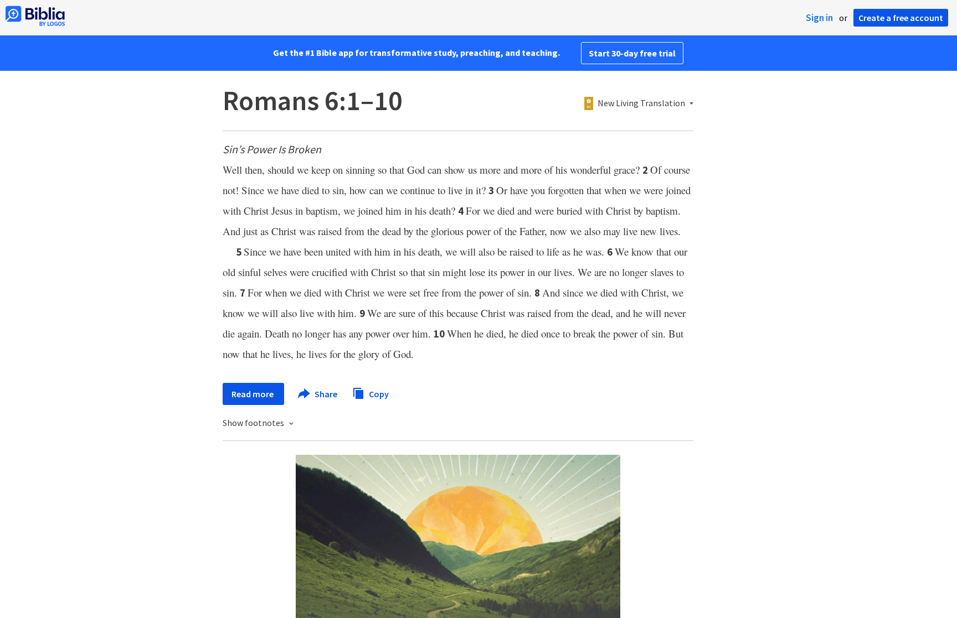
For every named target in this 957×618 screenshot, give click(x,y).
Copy (378, 393)
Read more (253, 393)
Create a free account (900, 17)
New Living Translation (641, 103)
